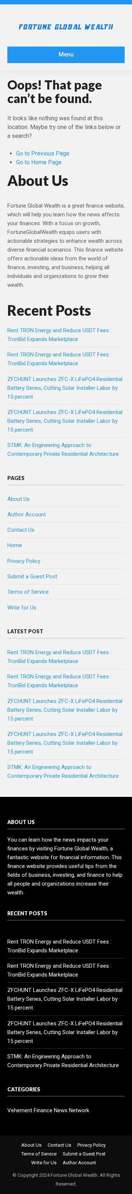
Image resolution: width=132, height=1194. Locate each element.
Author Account (26, 514)
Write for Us (21, 607)
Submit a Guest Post (32, 576)
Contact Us (20, 530)
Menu (66, 54)
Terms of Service (28, 592)
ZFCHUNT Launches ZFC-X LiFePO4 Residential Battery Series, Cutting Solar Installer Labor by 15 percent (64, 388)
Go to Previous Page (42, 153)
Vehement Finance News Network (48, 1110)
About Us (18, 499)
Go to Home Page (39, 162)
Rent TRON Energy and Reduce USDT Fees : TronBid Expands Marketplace (59, 946)
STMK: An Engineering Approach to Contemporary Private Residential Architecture (63, 1061)
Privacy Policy (23, 561)
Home (14, 545)
